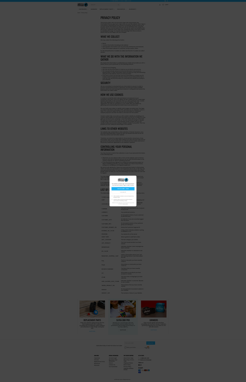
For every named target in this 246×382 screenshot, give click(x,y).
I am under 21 (123, 192)
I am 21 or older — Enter (123, 188)
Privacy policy (125, 203)
